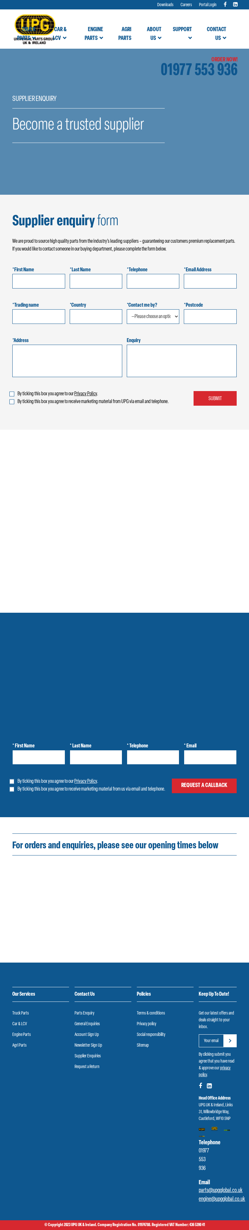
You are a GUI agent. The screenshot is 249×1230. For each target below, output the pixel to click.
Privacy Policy (85, 394)
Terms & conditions (151, 1013)
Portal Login (208, 5)
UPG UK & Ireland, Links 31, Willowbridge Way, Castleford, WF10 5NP (216, 1112)
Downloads (165, 5)
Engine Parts (94, 34)
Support (182, 30)
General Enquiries (87, 1024)
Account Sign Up (87, 1034)
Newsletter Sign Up (88, 1045)
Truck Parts (26, 34)
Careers (186, 5)
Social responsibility (151, 1034)
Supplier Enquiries (88, 1056)
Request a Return (87, 1066)
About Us (154, 34)
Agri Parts (124, 34)
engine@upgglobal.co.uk (222, 1199)
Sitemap (143, 1045)
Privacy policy (146, 1024)
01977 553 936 (199, 71)
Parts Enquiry (84, 1013)
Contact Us (216, 34)
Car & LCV (59, 34)
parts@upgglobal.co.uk (221, 1191)
